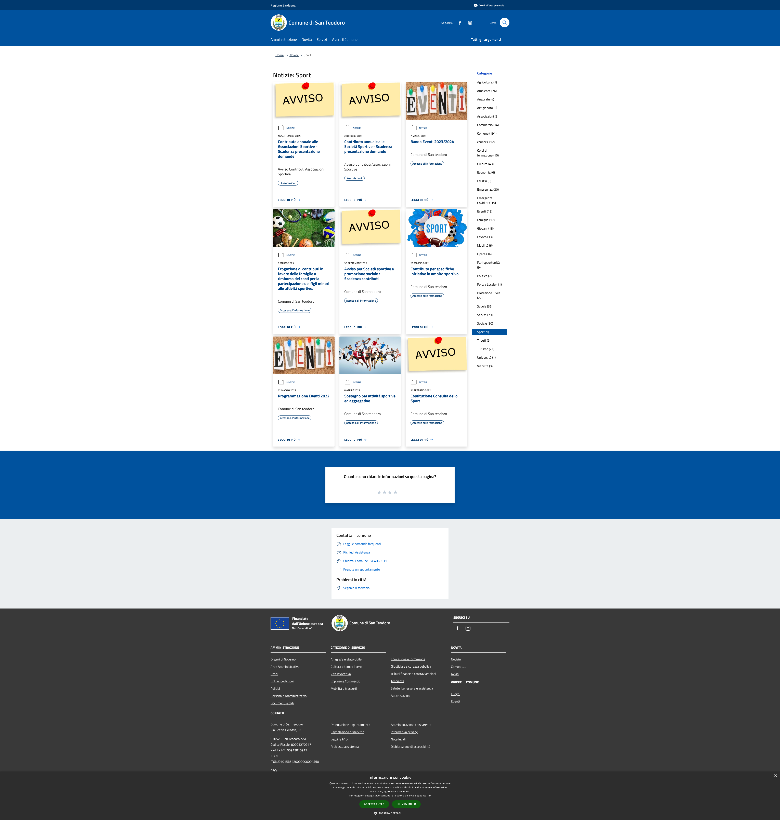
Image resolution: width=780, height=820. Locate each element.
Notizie (290, 128)
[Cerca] (504, 22)
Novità (294, 55)
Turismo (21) (485, 348)
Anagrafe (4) (485, 99)
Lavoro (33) (485, 236)
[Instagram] (468, 22)
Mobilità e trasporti (344, 688)
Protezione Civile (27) (488, 295)
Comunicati (459, 666)
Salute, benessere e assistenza (412, 688)
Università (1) (486, 357)
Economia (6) (486, 172)
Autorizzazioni (401, 695)
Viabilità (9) (485, 366)
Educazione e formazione (408, 659)
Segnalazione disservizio (347, 731)
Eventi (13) (484, 211)
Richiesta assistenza (345, 746)
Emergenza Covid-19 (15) (486, 200)
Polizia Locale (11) (489, 284)
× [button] (775, 775)
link (429, 795)
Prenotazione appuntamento (350, 724)
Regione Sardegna (283, 5)
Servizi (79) (485, 314)
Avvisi (455, 673)
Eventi (455, 701)
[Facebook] (458, 22)
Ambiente (397, 681)
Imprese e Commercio (345, 681)
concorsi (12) (486, 141)
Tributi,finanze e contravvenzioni (413, 673)
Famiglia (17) (486, 219)
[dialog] (390, 795)
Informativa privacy (404, 731)
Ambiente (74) (487, 90)
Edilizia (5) (484, 180)
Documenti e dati (282, 703)
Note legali (398, 739)
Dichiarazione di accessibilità (410, 746)
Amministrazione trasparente (411, 724)
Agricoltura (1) (487, 82)
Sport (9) (483, 331)
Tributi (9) (483, 340)
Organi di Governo (283, 659)
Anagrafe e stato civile (346, 659)
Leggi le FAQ (339, 739)
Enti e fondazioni (282, 681)
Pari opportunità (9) (488, 265)
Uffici (274, 673)
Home (279, 55)
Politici (275, 688)
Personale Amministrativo (289, 695)
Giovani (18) (485, 228)
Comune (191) (486, 133)
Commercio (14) (488, 124)
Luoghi (455, 694)
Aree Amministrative (285, 666)
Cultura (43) (485, 163)
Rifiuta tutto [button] (406, 804)
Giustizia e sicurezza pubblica (411, 666)
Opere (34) (484, 253)
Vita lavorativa (341, 673)
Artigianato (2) (487, 107)
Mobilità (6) (485, 245)
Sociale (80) (485, 323)
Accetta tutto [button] (374, 804)
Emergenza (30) (488, 189)
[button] (390, 813)
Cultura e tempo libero (346, 666)
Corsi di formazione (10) (488, 153)
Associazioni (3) (487, 116)
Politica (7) (484, 275)
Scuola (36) (484, 306)
